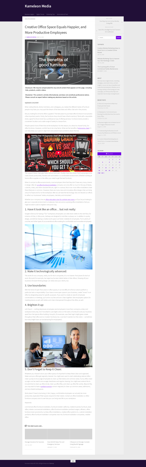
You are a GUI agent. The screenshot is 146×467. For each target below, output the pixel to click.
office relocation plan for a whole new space (60, 199)
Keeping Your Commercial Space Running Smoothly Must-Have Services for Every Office (109, 114)
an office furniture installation (46, 185)
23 (112, 167)
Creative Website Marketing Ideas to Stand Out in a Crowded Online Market (109, 50)
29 (109, 170)
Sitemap (51, 463)
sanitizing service (46, 386)
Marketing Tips (50, 14)
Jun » (102, 173)
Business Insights (29, 14)
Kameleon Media (38, 6)
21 (106, 167)
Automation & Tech (62, 14)
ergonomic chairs (83, 128)
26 (99, 170)
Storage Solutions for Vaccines (34, 442)
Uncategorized (30, 19)
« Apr (99, 173)
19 (99, 167)
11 (119, 162)
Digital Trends (40, 14)
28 (106, 170)
